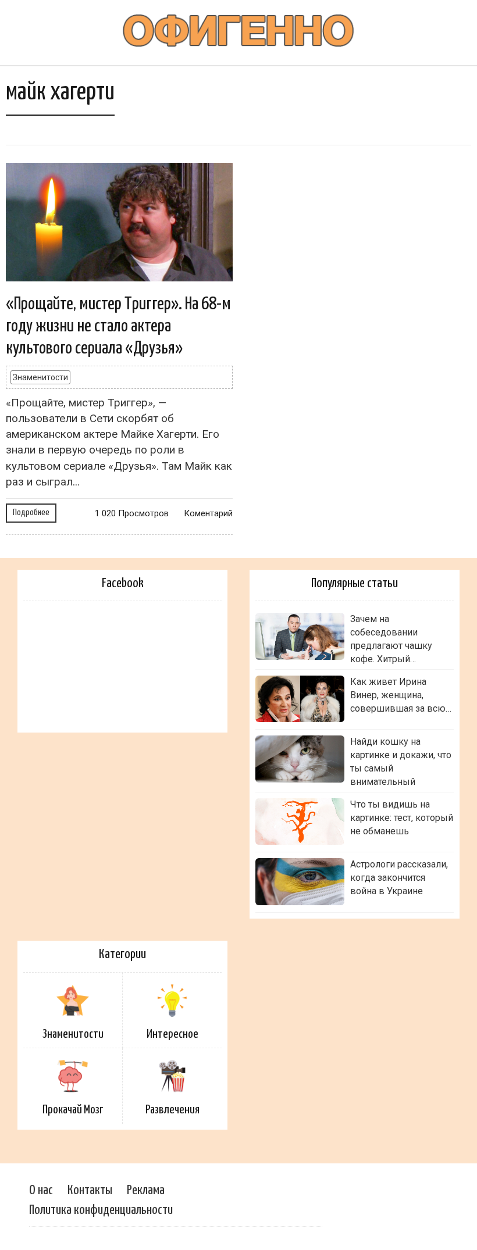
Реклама (146, 1190)
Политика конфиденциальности (101, 1210)
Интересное (172, 1034)
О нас (41, 1190)
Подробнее (31, 512)
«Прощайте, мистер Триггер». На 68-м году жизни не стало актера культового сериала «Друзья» (118, 326)
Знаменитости (40, 377)
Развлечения (172, 1110)
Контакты (89, 1190)
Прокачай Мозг (72, 1110)
